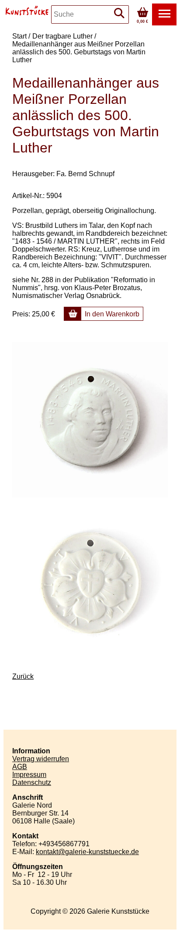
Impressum (29, 774)
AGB (19, 766)
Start (19, 36)
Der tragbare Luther (62, 36)
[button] (164, 14)
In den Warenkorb (112, 314)
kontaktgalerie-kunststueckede (87, 851)
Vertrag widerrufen (40, 759)
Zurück (23, 676)
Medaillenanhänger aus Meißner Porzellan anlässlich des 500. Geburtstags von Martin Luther (78, 52)
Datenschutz (31, 782)
